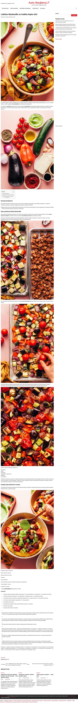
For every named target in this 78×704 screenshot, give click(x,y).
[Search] (76, 8)
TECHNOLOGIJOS (5, 8)
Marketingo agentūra (8, 700)
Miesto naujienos (47, 700)
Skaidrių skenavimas (27, 700)
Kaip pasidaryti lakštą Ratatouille (8, 194)
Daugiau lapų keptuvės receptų (7, 196)
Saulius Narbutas (54, 700)
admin (14, 17)
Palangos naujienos (33, 701)
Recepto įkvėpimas (5, 193)
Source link (3, 657)
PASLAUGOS (42, 8)
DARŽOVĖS (7, 197)
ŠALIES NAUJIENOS (14, 8)
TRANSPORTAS (35, 8)
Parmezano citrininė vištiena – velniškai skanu (27, 675)
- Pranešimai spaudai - (9, 701)
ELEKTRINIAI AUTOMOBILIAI (25, 8)
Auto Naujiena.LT (39, 2)
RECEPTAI (7, 659)
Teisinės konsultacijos (17, 700)
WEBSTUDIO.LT (4, 696)
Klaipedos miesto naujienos (37, 700)
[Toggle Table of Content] (12, 192)
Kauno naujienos (17, 701)
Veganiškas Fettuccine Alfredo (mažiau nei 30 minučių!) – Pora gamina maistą (9, 676)
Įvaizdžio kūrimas (62, 700)
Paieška (57, 13)
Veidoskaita (69, 700)
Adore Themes (12, 697)
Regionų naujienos (25, 701)
